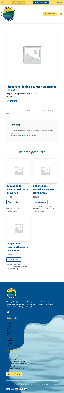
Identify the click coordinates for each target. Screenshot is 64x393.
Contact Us (10, 341)
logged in (22, 135)
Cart (60, 2)
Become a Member (13, 346)
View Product (13, 202)
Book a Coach (50, 14)
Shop (8, 329)
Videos (8, 338)
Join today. (14, 211)
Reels (8, 84)
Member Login (19, 2)
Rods (9, 331)
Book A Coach (14, 374)
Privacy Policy (44, 384)
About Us (9, 326)
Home (8, 324)
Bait (8, 336)
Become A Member (41, 2)
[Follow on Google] (2, 2)
